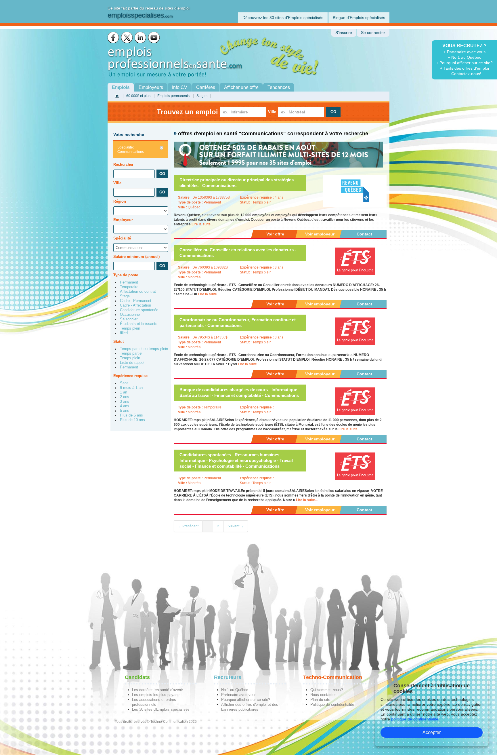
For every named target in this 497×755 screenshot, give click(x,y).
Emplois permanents (173, 96)
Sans (124, 383)
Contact (364, 234)
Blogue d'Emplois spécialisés (359, 17)
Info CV (179, 87)
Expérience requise (130, 376)
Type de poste (125, 275)
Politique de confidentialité (332, 704)
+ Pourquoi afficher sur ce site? (464, 62)
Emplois (121, 87)
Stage (125, 296)
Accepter (432, 732)
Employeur (123, 220)
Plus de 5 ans (131, 415)
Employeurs (151, 87)
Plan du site (320, 699)
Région (119, 201)
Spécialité (122, 238)
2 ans (124, 397)
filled (124, 333)
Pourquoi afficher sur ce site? (245, 699)
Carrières (205, 87)
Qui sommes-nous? (326, 690)
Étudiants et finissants (138, 324)
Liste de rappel (132, 363)
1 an (123, 392)
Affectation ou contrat (138, 292)
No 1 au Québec (234, 690)
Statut (118, 341)
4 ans (124, 406)
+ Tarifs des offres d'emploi (464, 68)
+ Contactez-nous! (464, 73)
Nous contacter (323, 695)
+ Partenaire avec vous (464, 52)
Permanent (129, 282)
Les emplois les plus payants (156, 695)
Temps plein (130, 328)
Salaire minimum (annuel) (136, 256)
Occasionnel (130, 315)
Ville (272, 112)
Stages (201, 96)
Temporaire (129, 287)
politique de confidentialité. (415, 719)
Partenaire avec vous (239, 695)
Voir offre (275, 234)
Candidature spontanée (139, 310)
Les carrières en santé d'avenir (157, 690)
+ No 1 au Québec (464, 57)
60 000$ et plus (138, 96)
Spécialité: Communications (130, 149)
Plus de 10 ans (132, 420)
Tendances (278, 87)
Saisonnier (128, 319)
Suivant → (236, 526)
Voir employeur (319, 234)
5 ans (124, 411)
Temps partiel (131, 353)
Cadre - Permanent (135, 301)
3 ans (124, 402)
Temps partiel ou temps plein (144, 349)
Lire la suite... (202, 224)
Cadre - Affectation (135, 305)
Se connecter (373, 33)
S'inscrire (343, 33)
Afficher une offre (241, 87)
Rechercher (123, 164)
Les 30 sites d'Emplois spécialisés (161, 709)
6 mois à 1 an (131, 388)
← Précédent (188, 526)
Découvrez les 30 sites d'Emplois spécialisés (282, 17)
